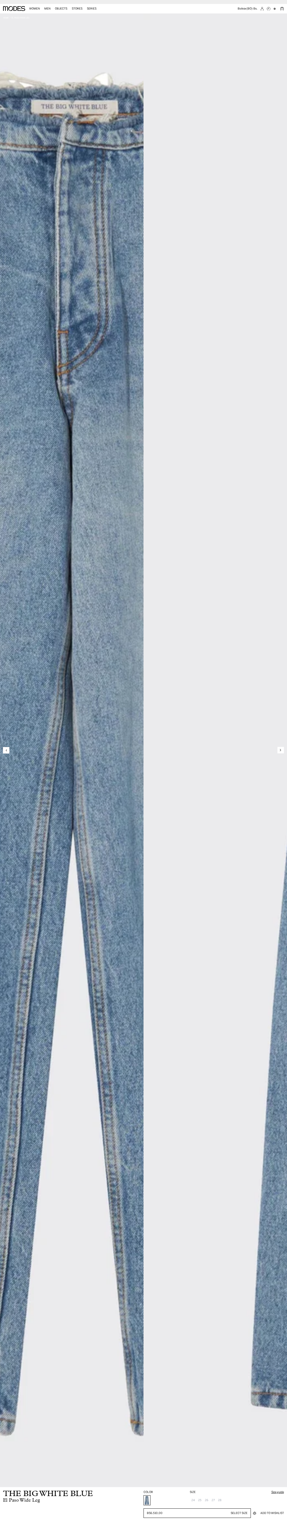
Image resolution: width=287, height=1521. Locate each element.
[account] (262, 9)
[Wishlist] (275, 9)
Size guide (277, 1492)
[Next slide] (280, 750)
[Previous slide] (6, 750)
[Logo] (14, 8)
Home (6, 18)
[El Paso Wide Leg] (147, 1500)
